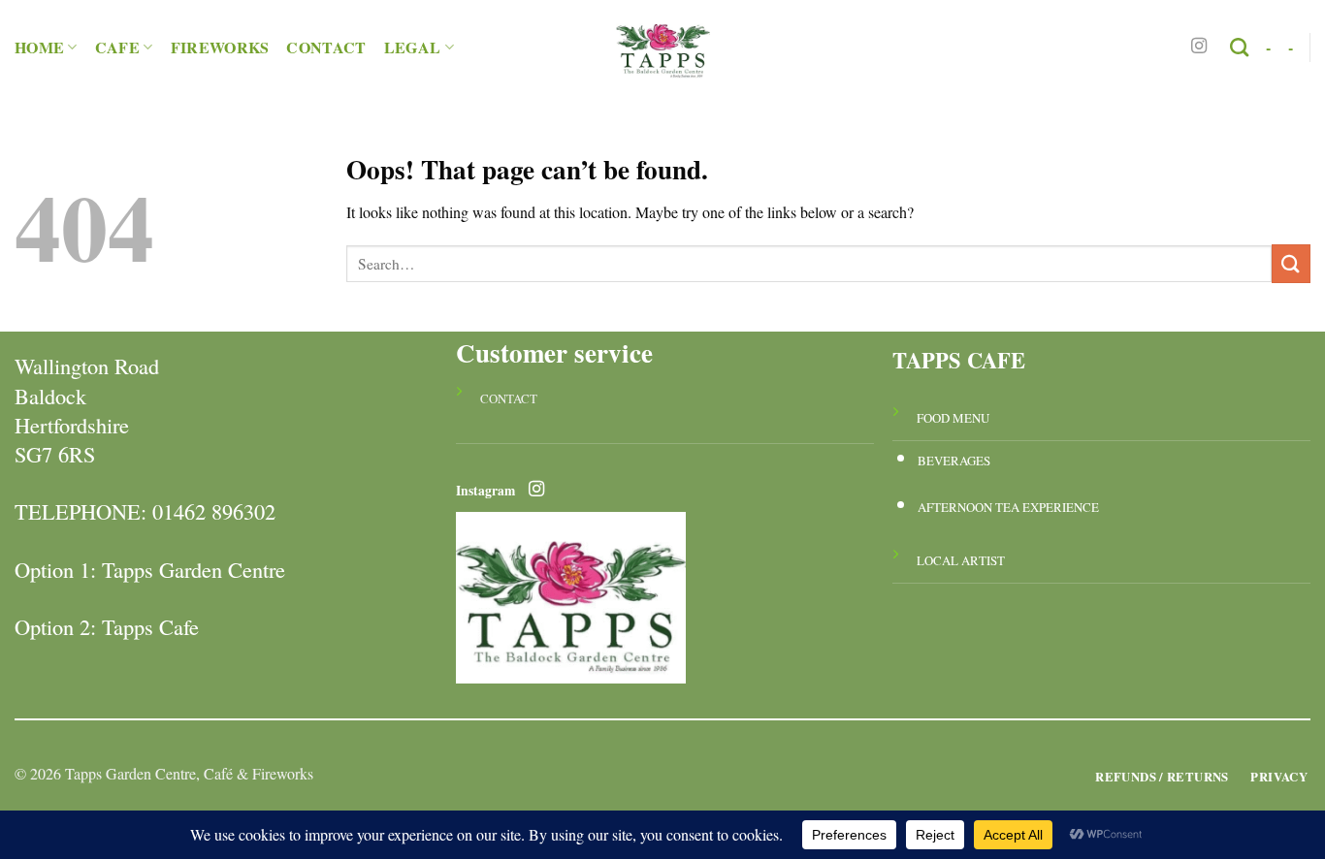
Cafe (117, 47)
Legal (412, 47)
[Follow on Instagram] (1199, 46)
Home (39, 47)
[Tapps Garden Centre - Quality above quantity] (662, 47)
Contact (326, 47)
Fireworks (220, 47)
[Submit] (1291, 263)
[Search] (1239, 47)
